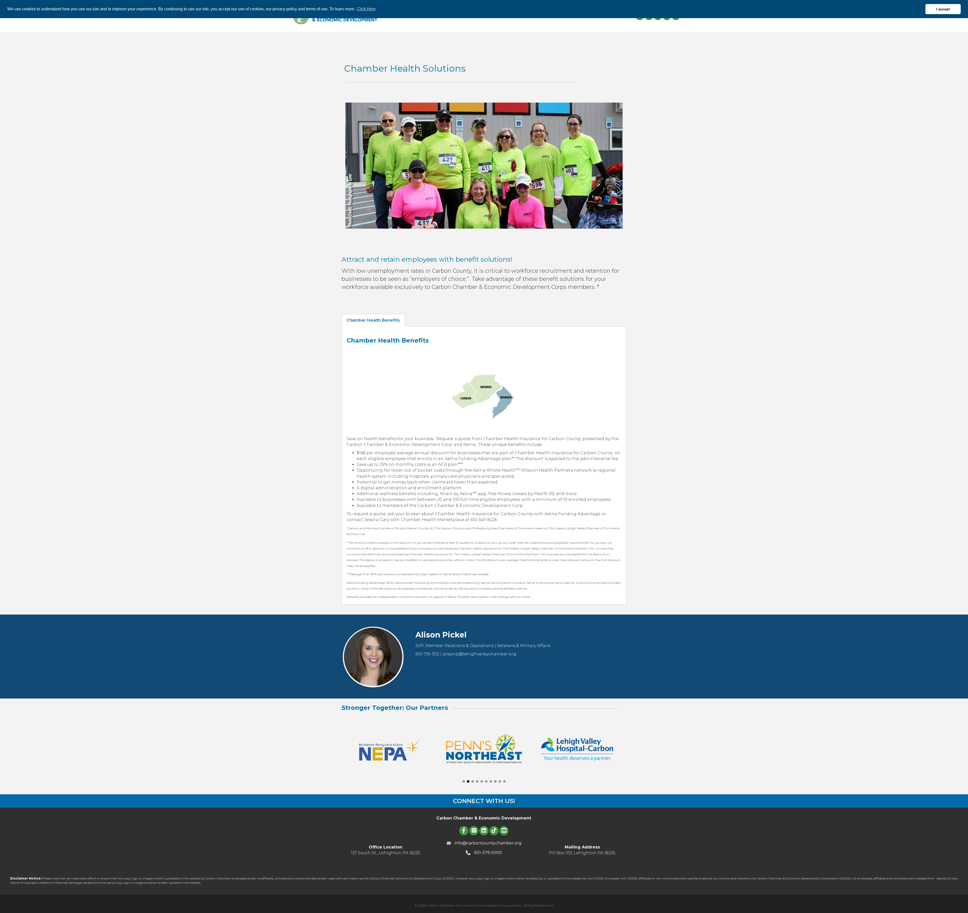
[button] (463, 781)
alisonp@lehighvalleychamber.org (479, 654)
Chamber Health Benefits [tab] (373, 320)
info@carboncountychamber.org (488, 843)
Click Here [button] (366, 9)
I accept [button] (943, 9)
